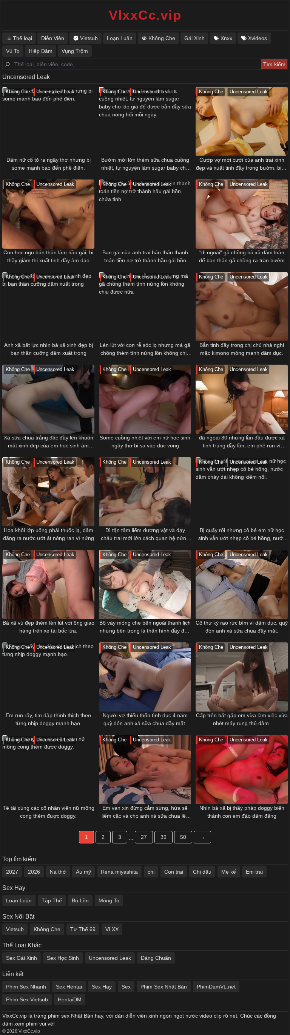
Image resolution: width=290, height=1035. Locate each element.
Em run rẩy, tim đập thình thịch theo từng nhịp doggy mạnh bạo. (48, 719)
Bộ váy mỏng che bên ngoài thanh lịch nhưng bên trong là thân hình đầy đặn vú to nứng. (145, 627)
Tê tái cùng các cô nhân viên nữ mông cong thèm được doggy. (48, 812)
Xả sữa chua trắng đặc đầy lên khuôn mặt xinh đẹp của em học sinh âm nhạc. (48, 442)
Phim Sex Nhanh (26, 987)
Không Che (47, 929)
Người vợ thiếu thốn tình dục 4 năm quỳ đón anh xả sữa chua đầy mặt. (145, 719)
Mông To (109, 900)
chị (151, 872)
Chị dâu (202, 872)
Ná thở (58, 872)
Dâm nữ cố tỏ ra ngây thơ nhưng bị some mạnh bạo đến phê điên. (48, 164)
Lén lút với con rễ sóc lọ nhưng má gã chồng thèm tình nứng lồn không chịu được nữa (145, 349)
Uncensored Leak (110, 958)
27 (144, 837)
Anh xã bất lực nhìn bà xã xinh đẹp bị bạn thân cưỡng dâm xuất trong (48, 349)
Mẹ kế (228, 872)
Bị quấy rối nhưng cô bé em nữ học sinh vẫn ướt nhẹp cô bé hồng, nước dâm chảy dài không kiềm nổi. (241, 534)
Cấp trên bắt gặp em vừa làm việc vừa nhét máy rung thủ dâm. (242, 719)
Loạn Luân (19, 900)
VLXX (112, 929)
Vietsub (15, 929)
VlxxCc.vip (145, 15)
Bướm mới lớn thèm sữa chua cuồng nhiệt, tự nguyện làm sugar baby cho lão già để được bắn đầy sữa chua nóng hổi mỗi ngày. (145, 164)
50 (183, 837)
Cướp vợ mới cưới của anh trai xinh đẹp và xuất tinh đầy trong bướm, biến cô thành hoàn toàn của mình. (241, 164)
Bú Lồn (80, 900)
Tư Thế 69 (83, 929)
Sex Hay (102, 987)
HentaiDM (70, 999)
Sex (126, 987)
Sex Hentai (69, 987)
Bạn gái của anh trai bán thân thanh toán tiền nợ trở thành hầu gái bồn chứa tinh (145, 257)
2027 (12, 872)
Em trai (254, 872)
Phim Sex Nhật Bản (163, 987)
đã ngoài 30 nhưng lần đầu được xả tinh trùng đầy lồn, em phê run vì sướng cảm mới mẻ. (242, 442)
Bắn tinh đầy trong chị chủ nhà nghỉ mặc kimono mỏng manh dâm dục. (241, 349)
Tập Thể (52, 900)
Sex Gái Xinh (21, 958)
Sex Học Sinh (63, 958)
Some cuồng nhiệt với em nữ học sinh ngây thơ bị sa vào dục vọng (145, 442)
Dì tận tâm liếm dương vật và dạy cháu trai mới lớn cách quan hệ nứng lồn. (145, 534)
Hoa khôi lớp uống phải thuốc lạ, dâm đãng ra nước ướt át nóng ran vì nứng (48, 534)
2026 (34, 872)
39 (163, 837)
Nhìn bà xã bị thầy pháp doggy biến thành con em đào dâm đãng (241, 812)
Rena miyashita (119, 872)
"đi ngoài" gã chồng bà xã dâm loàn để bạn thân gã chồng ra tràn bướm (242, 256)
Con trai (173, 872)
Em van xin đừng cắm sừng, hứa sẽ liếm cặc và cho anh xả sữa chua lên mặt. (145, 812)
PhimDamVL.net (216, 987)
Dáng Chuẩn (156, 958)
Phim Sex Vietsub (27, 999)
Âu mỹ (83, 872)
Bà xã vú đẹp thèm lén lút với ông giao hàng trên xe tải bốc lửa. (48, 627)
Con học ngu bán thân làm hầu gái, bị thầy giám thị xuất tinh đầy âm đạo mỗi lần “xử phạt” (48, 257)
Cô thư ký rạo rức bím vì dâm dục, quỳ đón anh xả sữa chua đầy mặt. (242, 627)
